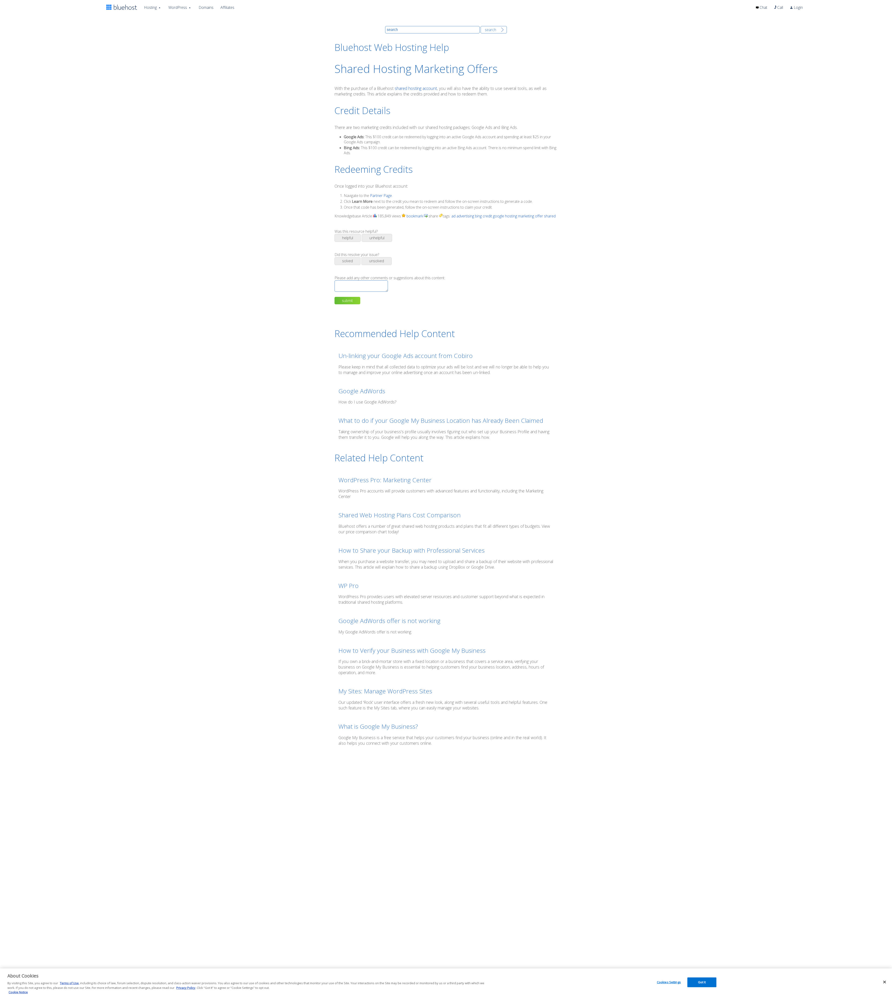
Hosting (150, 7)
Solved (347, 260)
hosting (511, 216)
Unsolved (376, 260)
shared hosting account (416, 88)
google (498, 216)
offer (539, 216)
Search (490, 29)
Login (798, 7)
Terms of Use (69, 983)
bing (478, 216)
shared (550, 216)
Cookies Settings (669, 982)
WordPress (177, 7)
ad (453, 216)
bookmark (414, 216)
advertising (465, 216)
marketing (526, 216)
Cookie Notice (18, 992)
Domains (206, 7)
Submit (347, 300)
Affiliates (227, 7)
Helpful (347, 237)
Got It (702, 982)
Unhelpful (376, 237)
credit (487, 216)
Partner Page (381, 195)
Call (779, 7)
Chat (763, 7)
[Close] (884, 982)
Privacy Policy (185, 988)
